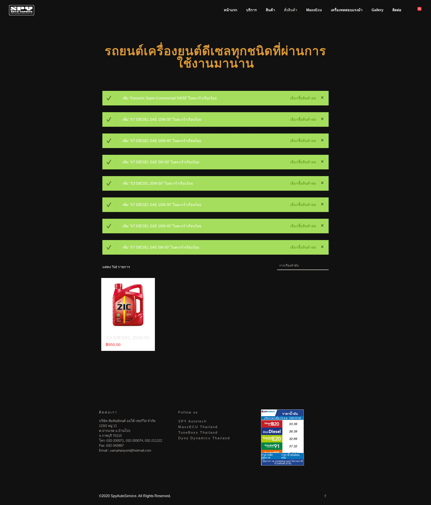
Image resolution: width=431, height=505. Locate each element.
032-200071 (115, 440)
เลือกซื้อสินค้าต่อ (303, 98)
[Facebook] (325, 496)
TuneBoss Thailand (198, 432)
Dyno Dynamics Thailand (204, 438)
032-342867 (115, 445)
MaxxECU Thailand (198, 427)
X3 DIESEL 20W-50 (128, 338)
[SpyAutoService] (22, 10)
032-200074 (134, 440)
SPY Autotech (192, 421)
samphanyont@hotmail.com (130, 450)
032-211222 (153, 440)
